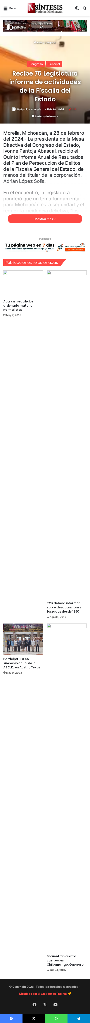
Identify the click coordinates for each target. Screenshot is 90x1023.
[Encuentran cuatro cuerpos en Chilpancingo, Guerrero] (67, 788)
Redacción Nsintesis (29, 109)
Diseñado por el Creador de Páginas (43, 993)
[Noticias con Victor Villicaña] (45, 8)
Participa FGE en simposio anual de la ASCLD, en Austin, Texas (21, 663)
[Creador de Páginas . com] (45, 246)
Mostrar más (44, 219)
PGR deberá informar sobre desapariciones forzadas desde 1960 (64, 607)
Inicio (39, 42)
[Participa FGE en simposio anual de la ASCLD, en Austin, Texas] (23, 639)
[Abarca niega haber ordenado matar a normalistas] (23, 283)
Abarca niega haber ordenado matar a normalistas (19, 305)
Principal (54, 64)
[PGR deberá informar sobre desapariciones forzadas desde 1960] (67, 434)
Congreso (50, 42)
